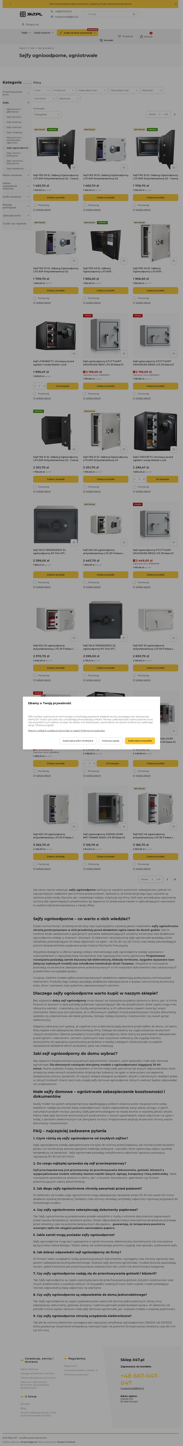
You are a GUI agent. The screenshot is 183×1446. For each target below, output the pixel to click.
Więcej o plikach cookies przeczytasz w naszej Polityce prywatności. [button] (66, 730)
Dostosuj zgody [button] (110, 740)
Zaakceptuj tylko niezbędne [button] (77, 740)
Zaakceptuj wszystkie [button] (140, 740)
